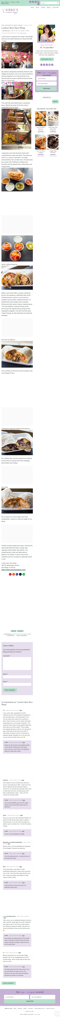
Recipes (43, 7)
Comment (7, 656)
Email (5, 682)
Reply (21, 710)
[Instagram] (33, 2)
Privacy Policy (50, 1008)
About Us (7, 2)
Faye (4, 866)
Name (5, 674)
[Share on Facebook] (17, 574)
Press (17, 2)
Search (47, 97)
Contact (13, 2)
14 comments (10, 635)
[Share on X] (20, 574)
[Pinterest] (36, 2)
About (37, 7)
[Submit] (58, 3)
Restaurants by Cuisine (11, 25)
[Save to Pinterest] (10, 574)
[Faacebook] (30, 2)
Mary (4, 815)
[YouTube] (38, 2)
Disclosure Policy (40, 1008)
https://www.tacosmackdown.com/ (13, 570)
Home (2, 2)
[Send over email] (23, 574)
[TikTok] (38, 4)
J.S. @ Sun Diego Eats (9, 916)
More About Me (46, 59)
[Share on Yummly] (13, 574)
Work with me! (5, 3)
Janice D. (5, 780)
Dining (48, 7)
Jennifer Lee (6, 30)
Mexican (20, 25)
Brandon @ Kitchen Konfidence (12, 842)
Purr (39, 1014)
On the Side (55, 7)
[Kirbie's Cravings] (9, 11)
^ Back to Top (8, 1008)
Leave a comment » (22, 635)
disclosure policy (23, 33)
